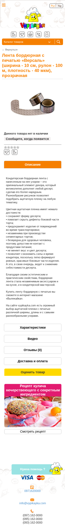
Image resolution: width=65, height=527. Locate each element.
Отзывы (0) (33, 350)
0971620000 (32, 490)
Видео (33, 339)
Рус (53, 5)
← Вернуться (10, 49)
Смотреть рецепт (33, 431)
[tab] (32, 164)
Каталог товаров (13, 41)
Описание (33, 164)
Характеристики (33, 327)
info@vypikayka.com (32, 503)
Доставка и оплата (33, 361)
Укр (60, 5)
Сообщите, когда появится (27, 139)
